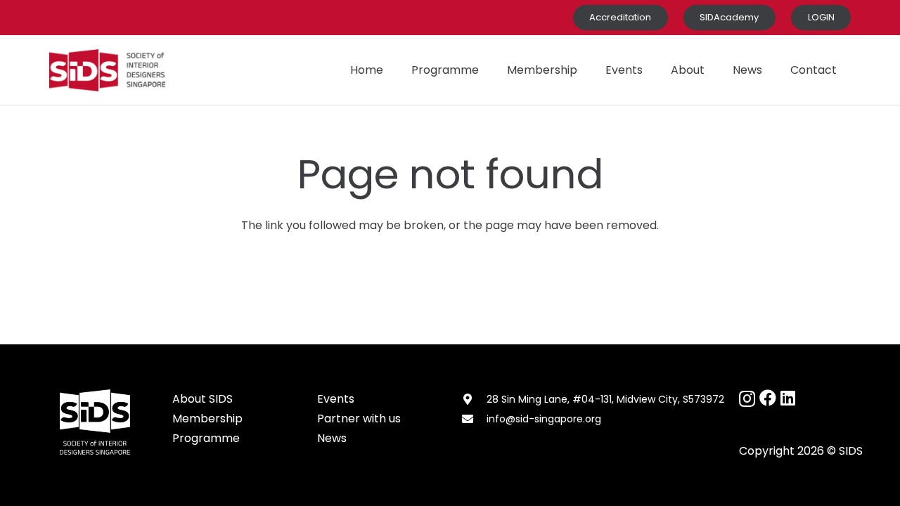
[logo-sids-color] (107, 70)
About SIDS (202, 399)
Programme (206, 438)
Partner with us (359, 418)
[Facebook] (767, 397)
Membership (207, 418)
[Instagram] (747, 398)
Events (335, 399)
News (332, 438)
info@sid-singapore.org (544, 419)
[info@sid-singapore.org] (474, 418)
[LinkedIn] (787, 397)
